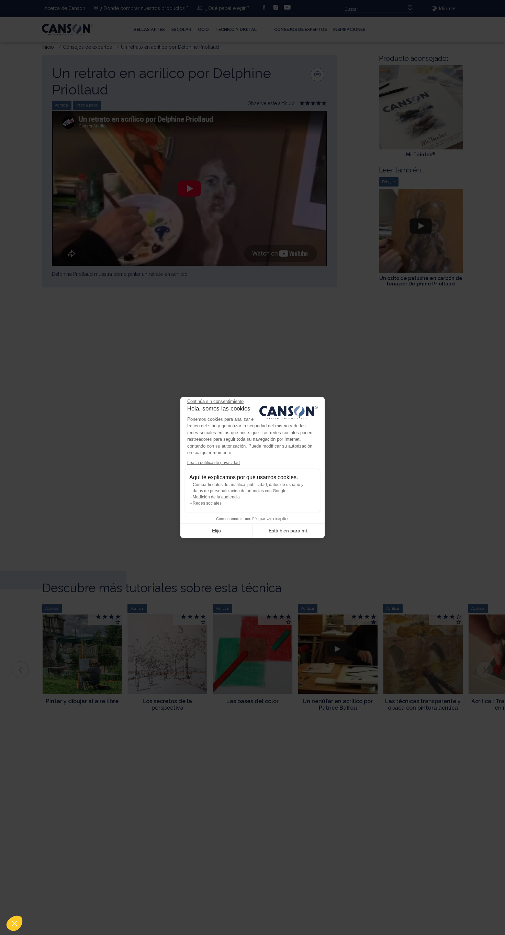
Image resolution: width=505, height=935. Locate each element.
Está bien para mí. (288, 530)
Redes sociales (207, 503)
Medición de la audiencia (216, 497)
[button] (14, 923)
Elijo (216, 530)
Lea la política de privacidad (213, 462)
